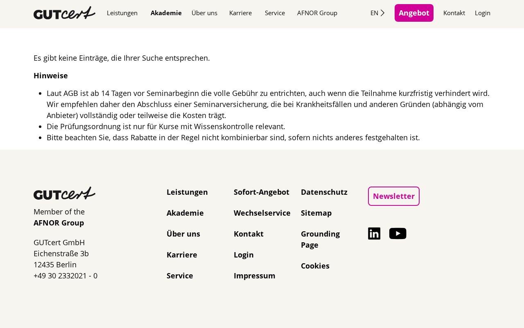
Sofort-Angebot (261, 192)
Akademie (166, 13)
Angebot (414, 13)
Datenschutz (324, 192)
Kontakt (454, 13)
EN (374, 13)
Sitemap (316, 213)
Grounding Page (320, 239)
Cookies (315, 266)
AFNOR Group (317, 13)
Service (275, 13)
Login (482, 13)
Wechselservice (262, 213)
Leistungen (122, 13)
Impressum (255, 275)
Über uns (204, 13)
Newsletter (394, 196)
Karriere (240, 13)
